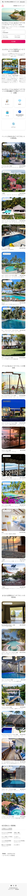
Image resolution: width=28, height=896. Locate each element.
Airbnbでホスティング (19, 5)
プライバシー (11, 889)
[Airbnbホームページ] (3, 6)
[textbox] (7, 37)
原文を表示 (22, 1)
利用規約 (17, 889)
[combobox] (13, 32)
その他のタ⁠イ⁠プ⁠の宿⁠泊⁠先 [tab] (7, 828)
